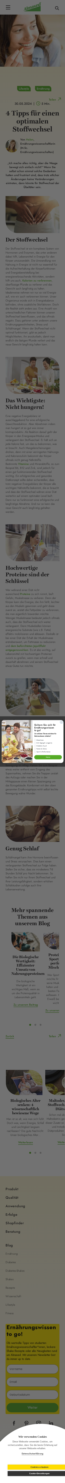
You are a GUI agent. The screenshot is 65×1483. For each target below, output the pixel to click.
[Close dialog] (61, 722)
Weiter (48, 757)
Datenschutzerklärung (32, 1453)
